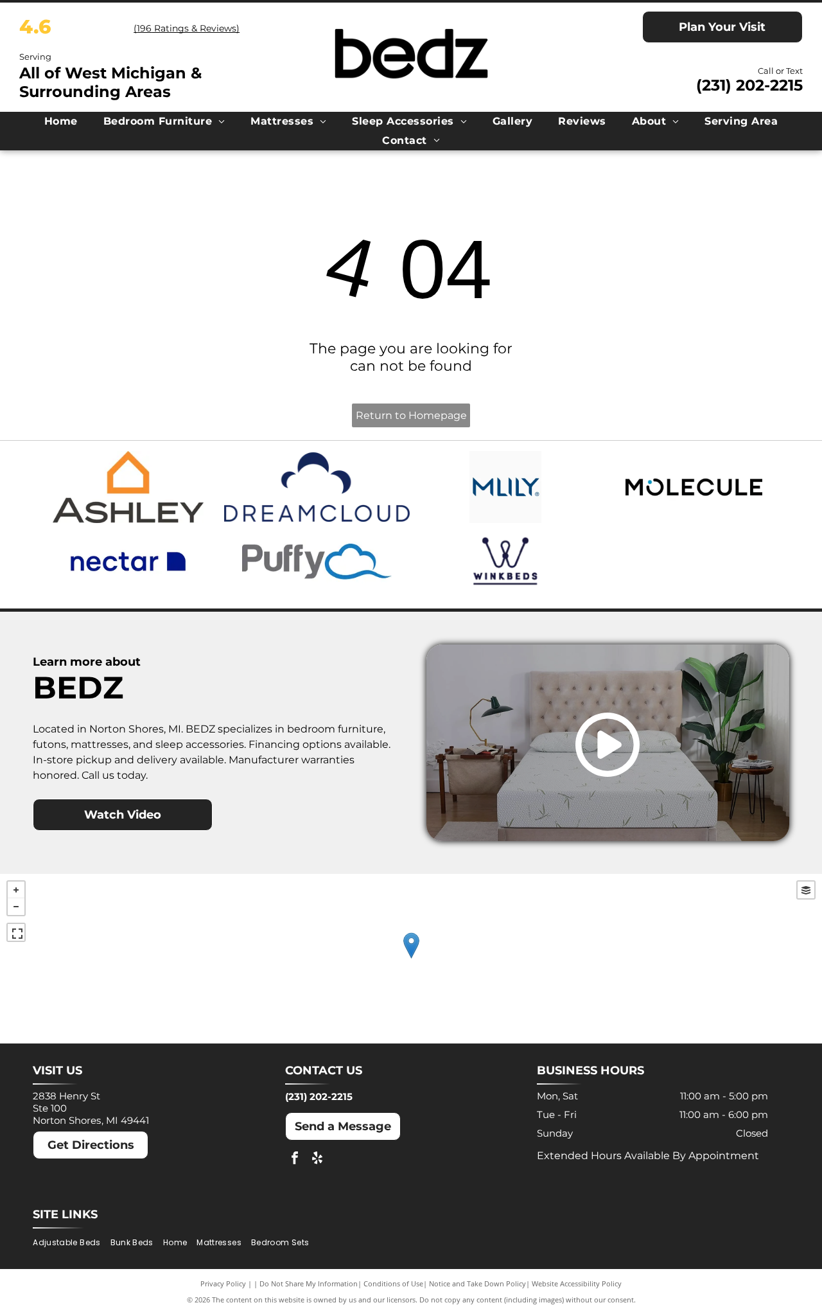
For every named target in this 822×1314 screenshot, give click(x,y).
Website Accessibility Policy (577, 1283)
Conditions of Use (393, 1283)
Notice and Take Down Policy (477, 1283)
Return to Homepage (411, 415)
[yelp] (317, 1159)
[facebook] (294, 1159)
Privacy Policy (223, 1283)
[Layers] (806, 890)
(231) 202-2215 (749, 85)
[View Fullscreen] (16, 932)
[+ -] (411, 958)
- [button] (16, 906)
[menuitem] (61, 121)
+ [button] (16, 890)
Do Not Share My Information (308, 1283)
